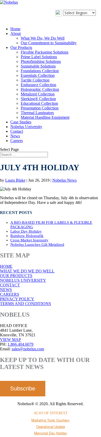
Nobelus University (26, 126)
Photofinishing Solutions (41, 61)
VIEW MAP (10, 339)
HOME (6, 266)
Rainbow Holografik (27, 236)
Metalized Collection (38, 94)
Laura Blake (15, 180)
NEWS (6, 289)
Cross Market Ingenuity (29, 240)
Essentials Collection (38, 75)
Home (15, 29)
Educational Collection (39, 103)
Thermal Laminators (37, 112)
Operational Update (50, 426)
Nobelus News (64, 180)
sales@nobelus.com (28, 349)
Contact (16, 131)
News (15, 136)
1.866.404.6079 (20, 344)
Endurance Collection (38, 85)
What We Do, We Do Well (42, 38)
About (15, 33)
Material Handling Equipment (45, 117)
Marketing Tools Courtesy (50, 420)
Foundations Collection (40, 71)
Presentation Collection (40, 108)
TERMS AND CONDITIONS (25, 303)
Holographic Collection (40, 89)
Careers (16, 140)
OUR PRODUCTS (16, 275)
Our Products (21, 47)
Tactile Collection (35, 80)
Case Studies (20, 122)
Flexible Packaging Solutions (44, 52)
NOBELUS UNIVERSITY (23, 280)
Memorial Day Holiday (50, 433)
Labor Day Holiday (26, 231)
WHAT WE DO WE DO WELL (27, 271)
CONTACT (10, 285)
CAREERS (9, 294)
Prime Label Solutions (39, 57)
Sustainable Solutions (38, 66)
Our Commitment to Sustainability (49, 43)
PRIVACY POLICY (17, 299)
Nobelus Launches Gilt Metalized (37, 244)
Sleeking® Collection (38, 99)
